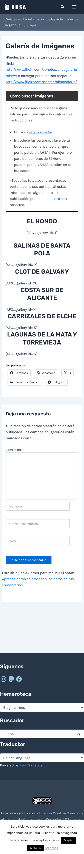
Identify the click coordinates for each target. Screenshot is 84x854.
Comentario (15, 450)
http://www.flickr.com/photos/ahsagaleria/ (41, 82)
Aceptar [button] (69, 840)
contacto (53, 198)
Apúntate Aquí (25, 25)
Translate (35, 765)
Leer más (51, 848)
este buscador (40, 132)
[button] (63, 7)
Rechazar (35, 848)
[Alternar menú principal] (74, 7)
